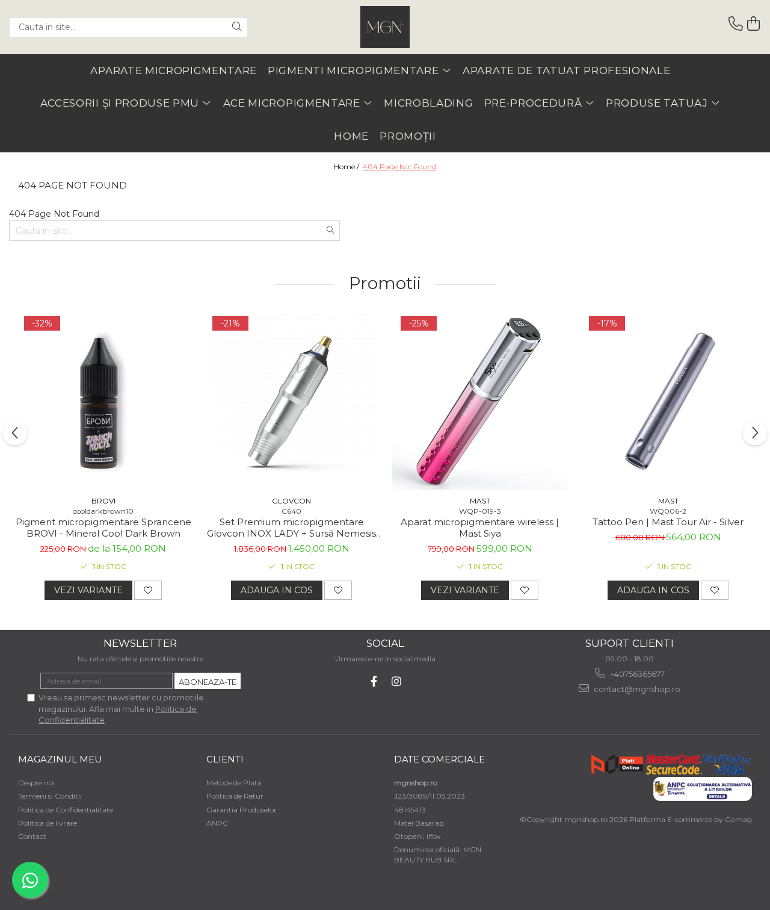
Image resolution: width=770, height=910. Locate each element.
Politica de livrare (47, 822)
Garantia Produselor (241, 809)
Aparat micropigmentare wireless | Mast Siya (480, 527)
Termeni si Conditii (50, 795)
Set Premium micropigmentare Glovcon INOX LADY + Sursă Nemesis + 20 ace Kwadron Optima (291, 527)
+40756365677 (636, 674)
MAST (480, 500)
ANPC (217, 822)
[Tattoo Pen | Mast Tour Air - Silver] (668, 401)
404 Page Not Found (399, 166)
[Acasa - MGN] (385, 27)
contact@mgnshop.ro (636, 689)
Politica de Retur (234, 795)
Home (351, 136)
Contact (32, 836)
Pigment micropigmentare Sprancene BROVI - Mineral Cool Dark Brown (103, 527)
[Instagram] (396, 681)
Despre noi (36, 782)
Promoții (408, 136)
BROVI (103, 500)
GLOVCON (291, 500)
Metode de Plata (234, 782)
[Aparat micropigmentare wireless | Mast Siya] (480, 401)
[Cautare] (237, 27)
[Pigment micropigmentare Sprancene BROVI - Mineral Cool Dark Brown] (103, 401)
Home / (347, 166)
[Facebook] (373, 681)
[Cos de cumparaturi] (754, 23)
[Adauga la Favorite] (148, 590)
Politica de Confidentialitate (65, 809)
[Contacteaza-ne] (735, 23)
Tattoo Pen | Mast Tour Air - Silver (668, 522)
